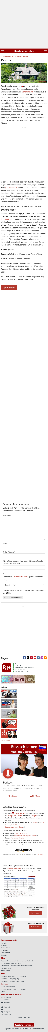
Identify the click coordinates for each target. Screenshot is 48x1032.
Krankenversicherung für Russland (25, 836)
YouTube (6, 1002)
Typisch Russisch (9, 287)
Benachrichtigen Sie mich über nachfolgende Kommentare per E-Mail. (23, 591)
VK (4, 1009)
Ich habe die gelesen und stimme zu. (23, 578)
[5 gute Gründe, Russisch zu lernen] (9, 703)
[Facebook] (24, 657)
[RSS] (45, 657)
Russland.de (24, 51)
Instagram (6, 1012)
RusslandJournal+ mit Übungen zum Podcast (17, 961)
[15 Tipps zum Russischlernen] (9, 713)
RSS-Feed (7, 1014)
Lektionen (14, 796)
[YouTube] (34, 657)
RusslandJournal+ (20, 813)
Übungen (34, 816)
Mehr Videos (6, 740)
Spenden (4, 955)
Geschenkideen (35, 927)
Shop (35, 822)
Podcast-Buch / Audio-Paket (11, 963)
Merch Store (15, 825)
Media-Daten (5, 948)
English (20, 1017)
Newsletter (7, 997)
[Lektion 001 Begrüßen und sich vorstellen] (9, 733)
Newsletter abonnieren (13, 869)
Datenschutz (5, 953)
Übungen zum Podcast (15, 816)
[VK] (38, 657)
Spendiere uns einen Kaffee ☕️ (15, 827)
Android (7, 825)
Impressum (5, 950)
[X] (27, 657)
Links (3, 991)
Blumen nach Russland (18, 838)
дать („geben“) (11, 187)
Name (5, 543)
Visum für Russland (21, 833)
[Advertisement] (24, 24)
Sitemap (4, 945)
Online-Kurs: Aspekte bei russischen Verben (16, 965)
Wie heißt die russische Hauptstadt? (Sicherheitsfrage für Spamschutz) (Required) (23, 562)
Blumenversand (35, 913)
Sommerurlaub (27, 91)
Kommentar (7, 515)
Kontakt (3, 943)
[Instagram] (41, 657)
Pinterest (6, 1007)
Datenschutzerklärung (20, 577)
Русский (27, 1017)
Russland (5, 219)
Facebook (6, 1000)
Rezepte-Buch (6, 968)
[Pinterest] (31, 657)
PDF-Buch (36, 796)
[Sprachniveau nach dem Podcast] (9, 723)
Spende (40, 855)
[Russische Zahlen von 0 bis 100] (9, 693)
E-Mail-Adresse (9, 552)
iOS (43, 822)
